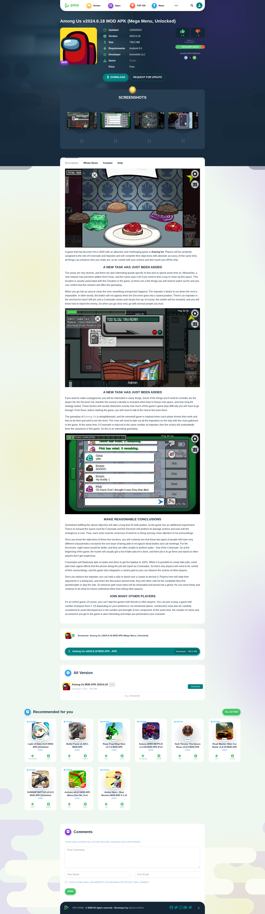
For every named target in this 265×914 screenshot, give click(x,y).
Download (117, 77)
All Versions (132, 696)
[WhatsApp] (194, 57)
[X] (190, 57)
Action (132, 60)
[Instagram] (181, 908)
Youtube (108, 163)
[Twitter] (176, 908)
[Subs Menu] (176, 5)
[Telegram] (186, 57)
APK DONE (78, 907)
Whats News (90, 163)
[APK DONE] (72, 5)
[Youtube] (185, 908)
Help (120, 163)
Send (70, 891)
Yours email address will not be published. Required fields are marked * (103, 842)
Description (72, 163)
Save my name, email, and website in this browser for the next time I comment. (108, 882)
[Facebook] (172, 908)
